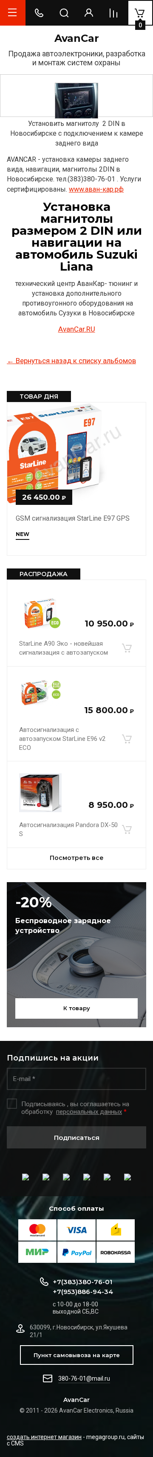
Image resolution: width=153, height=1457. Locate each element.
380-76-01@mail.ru (84, 1378)
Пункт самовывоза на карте (77, 1355)
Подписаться (76, 1138)
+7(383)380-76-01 (82, 1282)
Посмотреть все (77, 858)
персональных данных (89, 1112)
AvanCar (76, 38)
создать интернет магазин (44, 1437)
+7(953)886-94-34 (83, 1292)
